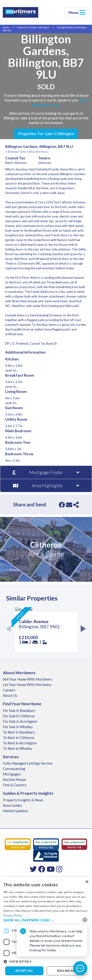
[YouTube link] (51, 869)
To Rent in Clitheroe (18, 737)
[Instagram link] (59, 869)
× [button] (86, 882)
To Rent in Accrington (20, 743)
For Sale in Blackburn (19, 710)
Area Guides (12, 805)
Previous (10, 629)
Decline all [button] (66, 971)
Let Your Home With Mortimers (27, 684)
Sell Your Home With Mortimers (27, 679)
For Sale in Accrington (20, 721)
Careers (9, 690)
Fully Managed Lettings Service (27, 763)
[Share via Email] (69, 504)
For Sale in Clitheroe (19, 716)
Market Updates (15, 811)
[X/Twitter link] (33, 869)
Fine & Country (14, 785)
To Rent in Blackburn (19, 732)
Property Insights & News (23, 800)
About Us (10, 695)
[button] (46, 961)
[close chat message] (84, 919)
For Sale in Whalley (18, 727)
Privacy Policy (13, 915)
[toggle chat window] (80, 968)
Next (82, 629)
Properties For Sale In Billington (33, 27)
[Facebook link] (41, 869)
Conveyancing (14, 768)
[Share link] (76, 504)
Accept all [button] (24, 971)
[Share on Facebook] (62, 504)
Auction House (14, 779)
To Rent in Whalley (17, 748)
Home (6, 27)
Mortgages (12, 774)
